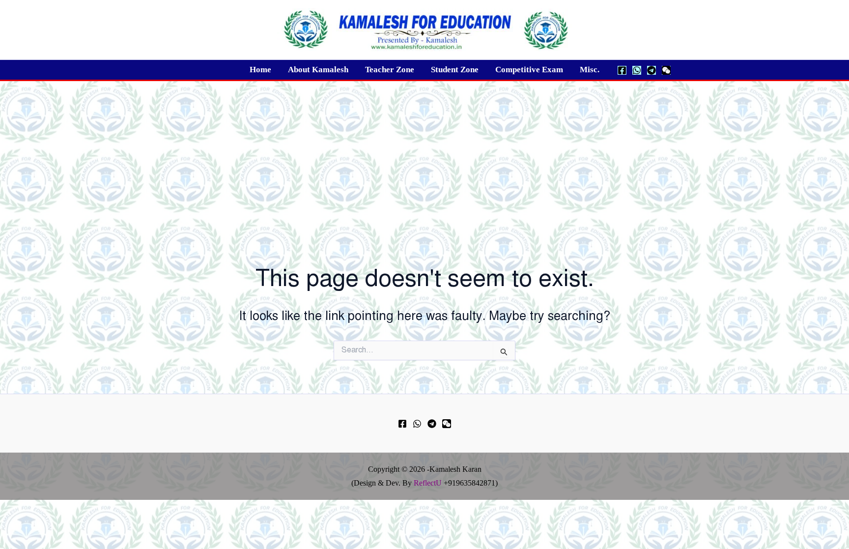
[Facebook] (622, 70)
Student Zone (455, 69)
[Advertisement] (424, 155)
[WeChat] (666, 70)
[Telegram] (651, 70)
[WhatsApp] (636, 70)
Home (260, 69)
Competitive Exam (529, 69)
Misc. (589, 69)
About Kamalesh (318, 69)
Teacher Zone (389, 69)
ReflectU (428, 483)
